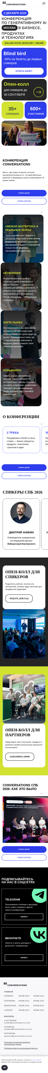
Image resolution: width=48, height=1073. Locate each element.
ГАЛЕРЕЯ (8, 1010)
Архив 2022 (24, 1010)
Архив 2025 (24, 996)
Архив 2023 (24, 1006)
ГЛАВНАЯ (8, 992)
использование (36, 1060)
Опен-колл (16, 84)
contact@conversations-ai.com (17, 1023)
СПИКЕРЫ (8, 996)
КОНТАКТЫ (9, 1016)
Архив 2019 (38, 1006)
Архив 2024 (24, 1001)
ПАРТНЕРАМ (9, 1001)
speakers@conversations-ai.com (18, 1029)
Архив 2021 (38, 996)
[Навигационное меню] (43, 3)
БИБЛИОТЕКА (10, 1006)
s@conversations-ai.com (21, 1036)
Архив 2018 (38, 1010)
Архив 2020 (38, 1001)
